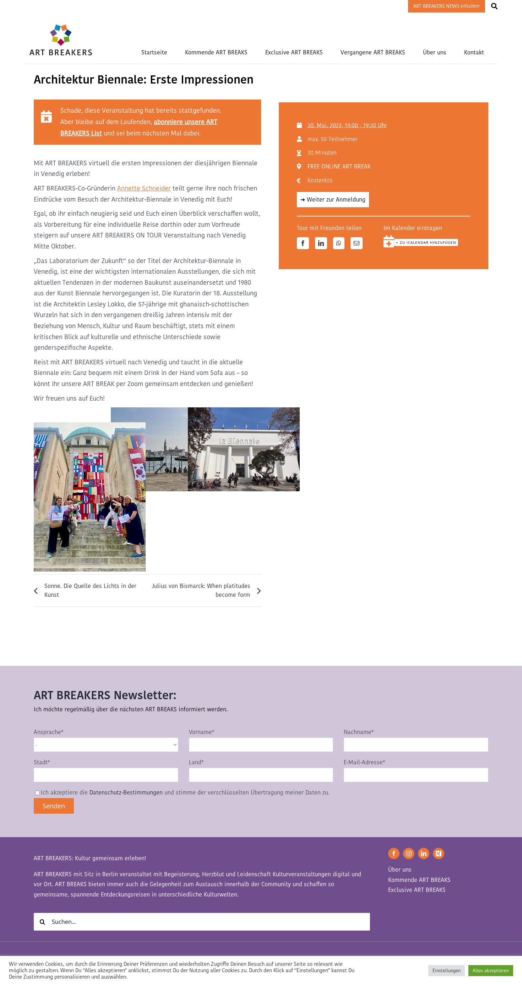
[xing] (438, 853)
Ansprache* (48, 732)
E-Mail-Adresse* (364, 762)
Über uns (400, 870)
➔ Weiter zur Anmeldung (332, 200)
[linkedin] (423, 853)
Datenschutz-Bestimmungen (126, 792)
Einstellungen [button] (447, 970)
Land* (196, 762)
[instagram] (408, 853)
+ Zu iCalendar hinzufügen (426, 242)
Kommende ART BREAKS (419, 880)
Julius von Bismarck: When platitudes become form (201, 590)
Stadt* (42, 762)
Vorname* (201, 732)
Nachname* (359, 732)
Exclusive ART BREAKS (417, 890)
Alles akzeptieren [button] (491, 970)
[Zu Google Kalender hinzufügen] (389, 241)
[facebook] (393, 853)
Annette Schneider (144, 188)
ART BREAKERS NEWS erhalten (446, 6)
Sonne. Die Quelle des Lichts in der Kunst (90, 590)
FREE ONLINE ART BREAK (339, 166)
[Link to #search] (494, 6)
